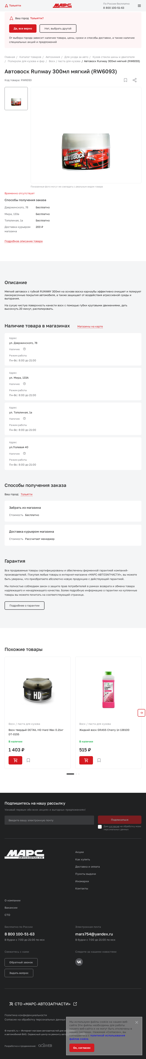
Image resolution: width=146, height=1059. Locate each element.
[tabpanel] (38, 713)
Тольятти (27, 494)
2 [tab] (76, 774)
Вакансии (11, 907)
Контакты (81, 888)
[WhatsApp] (133, 84)
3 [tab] (78, 774)
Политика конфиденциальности (26, 1015)
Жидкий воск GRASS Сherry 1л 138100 (104, 729)
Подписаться (119, 819)
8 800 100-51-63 (113, 7)
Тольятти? (37, 18)
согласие (114, 826)
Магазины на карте (90, 326)
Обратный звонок (21, 962)
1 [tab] (70, 774)
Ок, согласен (81, 1047)
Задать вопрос (19, 973)
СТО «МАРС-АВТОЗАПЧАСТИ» (43, 1003)
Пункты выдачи (85, 873)
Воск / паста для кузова (24, 723)
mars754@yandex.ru (94, 934)
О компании (13, 900)
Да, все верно (23, 28)
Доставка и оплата (87, 866)
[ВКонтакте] (121, 84)
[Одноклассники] (127, 84)
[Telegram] (115, 84)
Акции (79, 852)
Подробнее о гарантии (25, 605)
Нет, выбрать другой (57, 28)
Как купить (82, 859)
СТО (7, 914)
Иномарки (82, 881)
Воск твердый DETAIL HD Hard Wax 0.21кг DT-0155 (36, 732)
